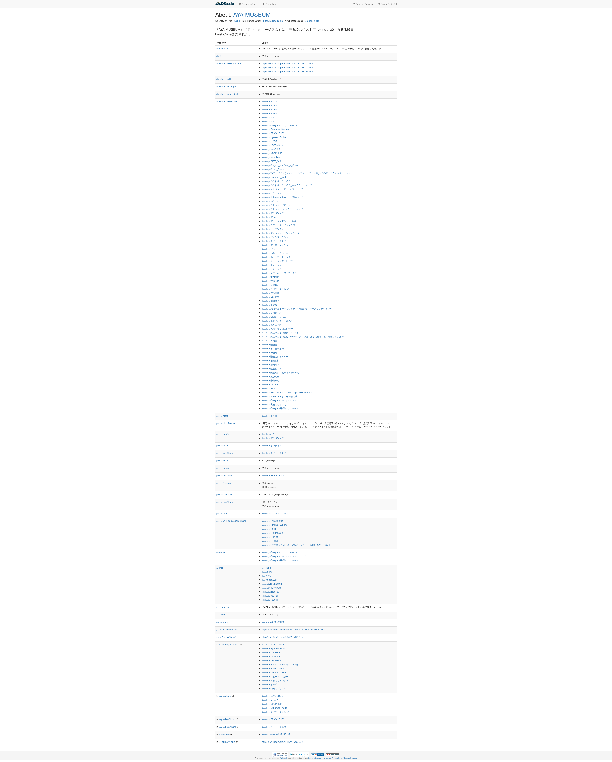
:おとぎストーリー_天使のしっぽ (282, 189)
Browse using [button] (248, 4)
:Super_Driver (273, 169)
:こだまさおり (273, 193)
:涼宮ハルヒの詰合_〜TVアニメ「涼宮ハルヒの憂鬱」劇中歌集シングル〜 (303, 336)
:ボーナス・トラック (276, 256)
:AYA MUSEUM (273, 622)
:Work (266, 575)
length (222, 460)
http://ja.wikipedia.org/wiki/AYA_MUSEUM (282, 637)
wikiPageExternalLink (228, 63)
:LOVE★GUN (272, 145)
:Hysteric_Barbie (274, 137)
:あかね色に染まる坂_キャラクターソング (287, 185)
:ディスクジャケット (276, 244)
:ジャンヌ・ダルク (275, 236)
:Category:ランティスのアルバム (282, 125)
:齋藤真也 (270, 380)
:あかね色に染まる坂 (276, 181)
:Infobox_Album (274, 524)
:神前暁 (269, 352)
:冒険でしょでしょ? (276, 288)
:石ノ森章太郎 (273, 348)
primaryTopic (227, 741)
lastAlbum (224, 452)
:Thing (266, 567)
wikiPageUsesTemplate (231, 520)
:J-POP (269, 141)
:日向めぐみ (272, 312)
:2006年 (270, 105)
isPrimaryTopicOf (226, 637)
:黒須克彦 (270, 376)
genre (222, 434)
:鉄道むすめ (272, 368)
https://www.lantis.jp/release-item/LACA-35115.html (287, 71)
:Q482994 (270, 599)
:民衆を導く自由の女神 (277, 328)
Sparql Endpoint (388, 4)
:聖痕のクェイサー (275, 356)
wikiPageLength (226, 86)
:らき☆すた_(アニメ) (276, 205)
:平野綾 (269, 304)
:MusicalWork (270, 579)
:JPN (269, 528)
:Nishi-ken (271, 157)
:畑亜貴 (269, 344)
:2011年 (270, 117)
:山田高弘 (270, 300)
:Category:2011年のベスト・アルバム (285, 400)
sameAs (222, 622)
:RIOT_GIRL (272, 161)
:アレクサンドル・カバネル (279, 221)
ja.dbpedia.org (312, 20)
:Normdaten (272, 532)
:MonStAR (271, 149)
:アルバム (270, 217)
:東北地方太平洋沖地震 (277, 320)
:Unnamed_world (274, 177)
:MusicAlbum (271, 587)
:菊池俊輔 (270, 360)
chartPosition (226, 423)
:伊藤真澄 (270, 284)
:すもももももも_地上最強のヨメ (282, 197)
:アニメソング (273, 213)
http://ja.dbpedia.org (273, 20)
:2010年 (270, 113)
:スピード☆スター (275, 240)
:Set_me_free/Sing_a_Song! (280, 165)
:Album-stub (272, 520)
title (219, 56)
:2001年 (270, 101)
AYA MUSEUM (252, 14)
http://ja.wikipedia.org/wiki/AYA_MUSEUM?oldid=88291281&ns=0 (294, 629)
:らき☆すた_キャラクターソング (282, 209)
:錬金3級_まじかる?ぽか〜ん (280, 372)
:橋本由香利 (272, 324)
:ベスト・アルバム (275, 252)
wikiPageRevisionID (228, 93)
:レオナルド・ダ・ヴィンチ (279, 272)
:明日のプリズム (274, 316)
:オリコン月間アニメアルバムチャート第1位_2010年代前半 (296, 544)
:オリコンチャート (275, 229)
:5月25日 (270, 388)
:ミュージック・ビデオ (277, 260)
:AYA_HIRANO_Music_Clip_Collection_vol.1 (288, 392)
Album (237, 20)
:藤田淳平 (270, 364)
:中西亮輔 (270, 276)
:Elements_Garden (275, 129)
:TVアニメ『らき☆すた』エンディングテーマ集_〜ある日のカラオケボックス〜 (306, 173)
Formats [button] (269, 4)
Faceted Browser (364, 4)
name (222, 467)
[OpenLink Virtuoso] (280, 754)
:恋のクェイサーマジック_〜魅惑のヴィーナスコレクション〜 (297, 308)
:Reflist (270, 536)
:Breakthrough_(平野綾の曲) (280, 396)
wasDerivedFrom (227, 629)
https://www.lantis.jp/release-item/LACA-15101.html (287, 63)
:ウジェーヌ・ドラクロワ (278, 225)
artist (222, 415)
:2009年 (270, 109)
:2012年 (270, 121)
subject (221, 552)
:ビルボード (272, 248)
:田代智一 (270, 340)
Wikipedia (284, 758)
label (222, 445)
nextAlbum (225, 475)
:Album (267, 571)
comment (222, 607)
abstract (222, 48)
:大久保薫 (270, 292)
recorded (224, 482)
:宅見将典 (270, 296)
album (225, 695)
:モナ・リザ (272, 264)
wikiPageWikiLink (226, 101)
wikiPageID (223, 79)
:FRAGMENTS (273, 133)
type (221, 513)
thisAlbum (224, 501)
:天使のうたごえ (274, 404)
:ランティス (272, 268)
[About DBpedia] (225, 4)
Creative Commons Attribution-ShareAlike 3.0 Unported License (332, 758)
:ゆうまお (270, 201)
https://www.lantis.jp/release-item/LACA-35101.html (287, 67)
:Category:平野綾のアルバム (280, 408)
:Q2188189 (270, 591)
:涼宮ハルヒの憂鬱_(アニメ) (280, 332)
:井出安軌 (270, 280)
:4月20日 (270, 384)
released (224, 494)
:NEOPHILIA (272, 153)
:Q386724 (270, 595)
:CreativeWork (272, 583)
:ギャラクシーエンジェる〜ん (280, 232)
